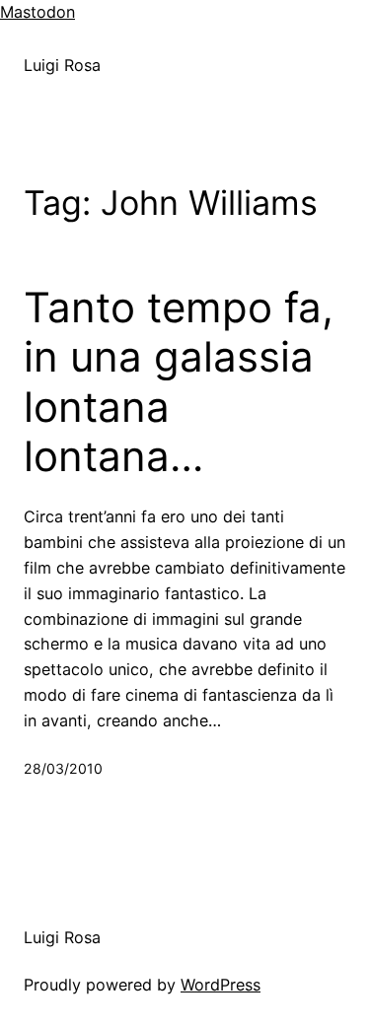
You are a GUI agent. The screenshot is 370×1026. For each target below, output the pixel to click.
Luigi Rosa (62, 65)
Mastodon (37, 12)
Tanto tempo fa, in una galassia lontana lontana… (178, 382)
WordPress (220, 984)
